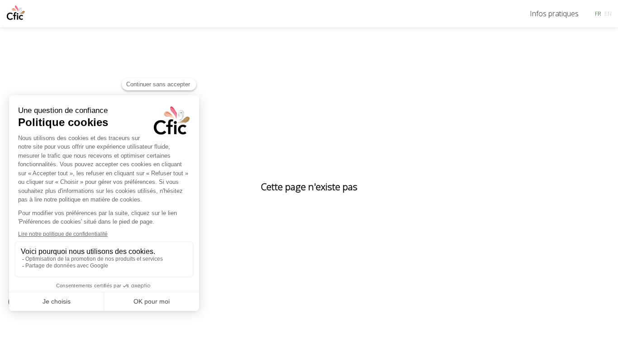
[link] (554, 13)
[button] (598, 13)
